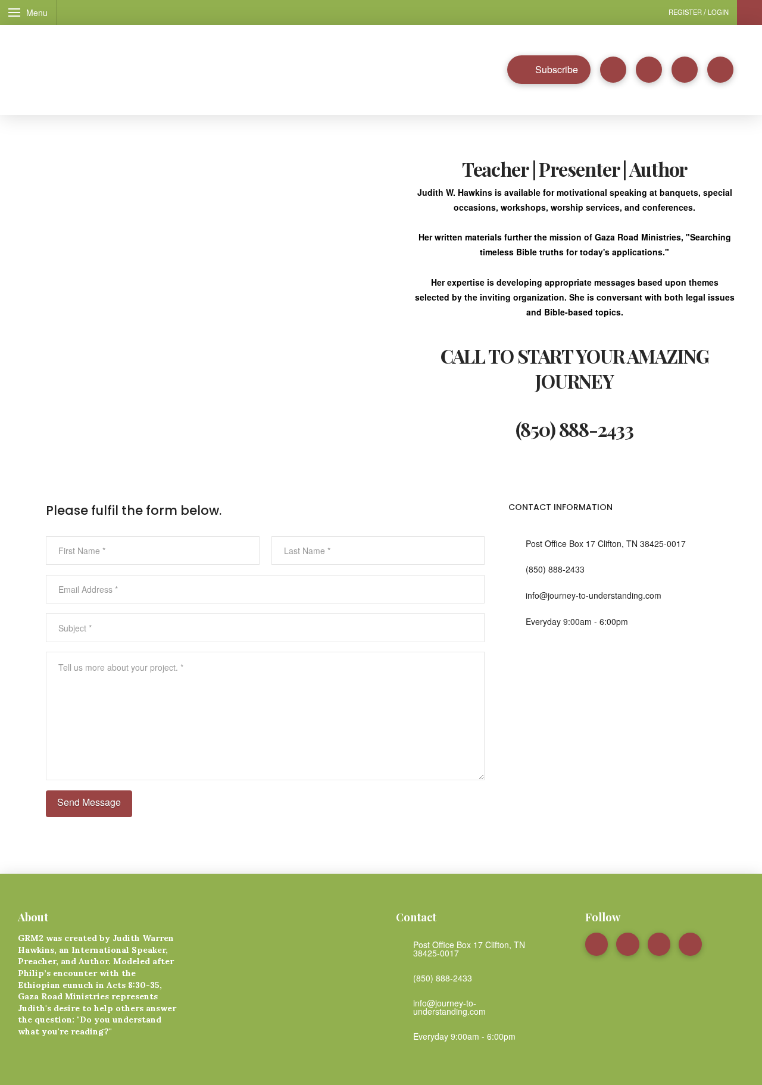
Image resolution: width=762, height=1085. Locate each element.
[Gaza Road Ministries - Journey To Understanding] (184, 73)
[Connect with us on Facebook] (649, 70)
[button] (28, 12)
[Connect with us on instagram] (720, 70)
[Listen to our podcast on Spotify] (613, 70)
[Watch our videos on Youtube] (685, 70)
